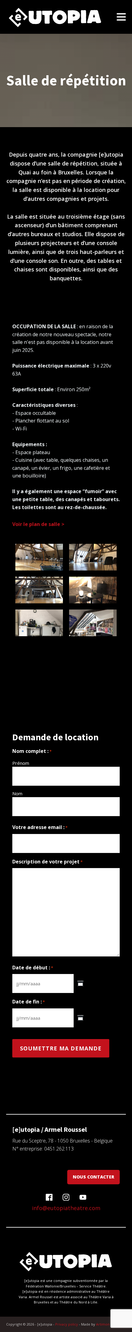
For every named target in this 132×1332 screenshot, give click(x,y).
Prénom (20, 763)
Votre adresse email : (40, 827)
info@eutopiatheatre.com (66, 1208)
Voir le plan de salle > (38, 524)
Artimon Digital (108, 1324)
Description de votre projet (47, 861)
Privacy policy (66, 1324)
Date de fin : (28, 1001)
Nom (17, 793)
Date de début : (32, 967)
